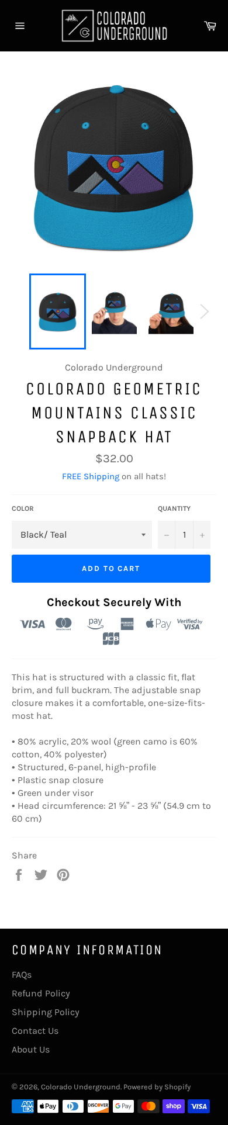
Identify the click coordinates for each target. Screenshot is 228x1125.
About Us (31, 1049)
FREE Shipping (90, 476)
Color (23, 508)
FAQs (22, 974)
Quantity (174, 508)
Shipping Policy (46, 1011)
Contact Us (35, 1030)
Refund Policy (41, 993)
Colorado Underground (80, 1086)
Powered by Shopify (157, 1086)
